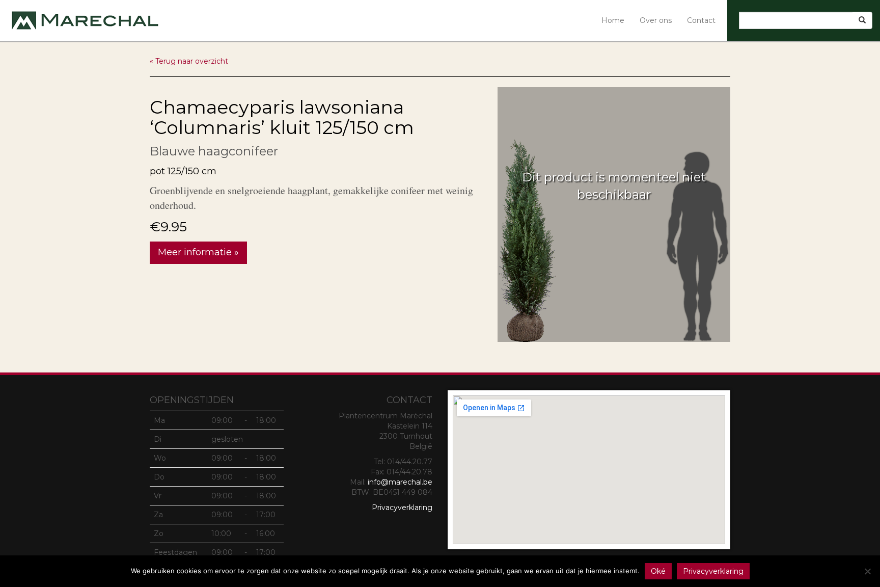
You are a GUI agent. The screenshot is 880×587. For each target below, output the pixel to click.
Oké (658, 571)
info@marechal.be (400, 482)
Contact (701, 20)
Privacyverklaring (402, 507)
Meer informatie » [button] (198, 252)
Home (612, 20)
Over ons (656, 20)
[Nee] (867, 571)
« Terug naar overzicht (189, 61)
